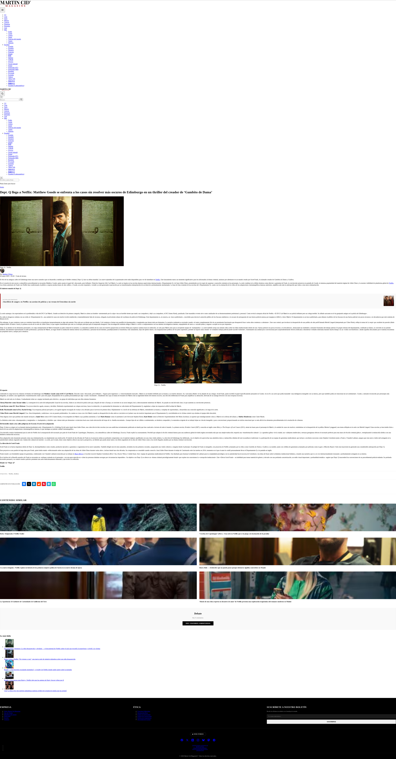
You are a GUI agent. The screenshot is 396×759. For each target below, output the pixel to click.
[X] (187, 740)
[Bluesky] (203, 740)
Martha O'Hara (7, 274)
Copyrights (200, 750)
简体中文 (11, 81)
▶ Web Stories (198, 734)
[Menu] (2, 9)
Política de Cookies (200, 748)
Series (2, 187)
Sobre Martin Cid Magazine (12, 711)
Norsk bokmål (13, 64)
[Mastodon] (208, 740)
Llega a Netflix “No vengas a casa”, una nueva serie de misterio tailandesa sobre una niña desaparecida (41, 659)
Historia (10, 43)
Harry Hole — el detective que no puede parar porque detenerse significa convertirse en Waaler (232, 568)
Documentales (8, 648)
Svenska (11, 75)
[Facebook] (182, 740)
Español (6, 45)
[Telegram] (214, 740)
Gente (10, 33)
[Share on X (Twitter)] (29, 484)
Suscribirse (331, 722)
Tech (5, 19)
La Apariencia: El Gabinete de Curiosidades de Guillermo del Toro (23, 601)
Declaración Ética (142, 713)
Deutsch (11, 50)
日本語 (10, 60)
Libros (10, 35)
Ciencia (6, 22)
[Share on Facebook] (24, 484)
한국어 (10, 62)
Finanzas (7, 24)
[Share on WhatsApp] (54, 484)
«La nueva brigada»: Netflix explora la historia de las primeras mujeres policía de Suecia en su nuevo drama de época (41, 568)
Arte (5, 28)
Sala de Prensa (8, 713)
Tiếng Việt (11, 79)
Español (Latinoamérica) (16, 85)
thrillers (16, 474)
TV (5, 15)
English (10, 46)
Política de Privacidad (200, 749)
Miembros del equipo (10, 714)
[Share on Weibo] (44, 484)
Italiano (10, 58)
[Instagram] (198, 740)
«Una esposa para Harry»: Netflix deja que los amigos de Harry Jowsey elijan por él (36, 680)
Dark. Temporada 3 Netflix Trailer (12, 534)
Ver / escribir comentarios (198, 623)
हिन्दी (9, 56)
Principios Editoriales (143, 711)
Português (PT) (13, 67)
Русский (11, 73)
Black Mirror (79, 454)
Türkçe (10, 77)
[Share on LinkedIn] (34, 484)
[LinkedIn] (192, 740)
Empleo (6, 718)
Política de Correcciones (144, 716)
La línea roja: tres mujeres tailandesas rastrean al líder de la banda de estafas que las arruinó (37, 691)
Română (11, 71)
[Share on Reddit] (39, 484)
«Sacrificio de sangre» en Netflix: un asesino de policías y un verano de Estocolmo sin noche (39, 302)
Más (5, 30)
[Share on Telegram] (49, 484)
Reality (6, 670)
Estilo (10, 32)
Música (6, 20)
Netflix (157, 279)
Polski (10, 66)
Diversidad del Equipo (144, 719)
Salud (10, 37)
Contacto (6, 719)
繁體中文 (11, 84)
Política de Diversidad (143, 714)
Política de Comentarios (144, 718)
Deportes (7, 26)
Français (11, 52)
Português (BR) (13, 69)
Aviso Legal (200, 746)
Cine (5, 17)
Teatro (10, 41)
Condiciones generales (200, 745)
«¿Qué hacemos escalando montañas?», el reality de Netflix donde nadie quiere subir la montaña (40, 670)
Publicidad (7, 716)
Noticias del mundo (14, 39)
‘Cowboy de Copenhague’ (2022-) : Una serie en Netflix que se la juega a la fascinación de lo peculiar (234, 534)
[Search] (2, 93)
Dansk (10, 54)
